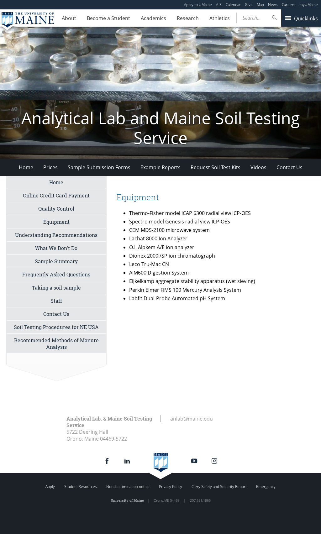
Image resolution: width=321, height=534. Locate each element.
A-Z (219, 4)
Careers (288, 4)
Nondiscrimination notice (128, 486)
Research (188, 18)
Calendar (233, 4)
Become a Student (108, 18)
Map (260, 4)
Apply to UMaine (198, 4)
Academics (153, 18)
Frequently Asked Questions (56, 274)
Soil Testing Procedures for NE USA (56, 327)
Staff (56, 300)
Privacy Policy (170, 486)
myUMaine (308, 4)
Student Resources (80, 486)
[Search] (274, 17)
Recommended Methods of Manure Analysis (56, 343)
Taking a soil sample (56, 287)
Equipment (56, 221)
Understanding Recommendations (56, 235)
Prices (50, 167)
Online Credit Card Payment (56, 195)
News (273, 4)
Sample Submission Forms (99, 167)
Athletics (219, 18)
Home (26, 167)
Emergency (266, 486)
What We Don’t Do (56, 248)
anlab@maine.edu (191, 418)
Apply (50, 486)
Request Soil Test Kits (215, 167)
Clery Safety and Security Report (219, 486)
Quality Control (56, 208)
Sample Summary (56, 261)
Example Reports (160, 167)
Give (249, 4)
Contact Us (289, 167)
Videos (258, 167)
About (69, 18)
